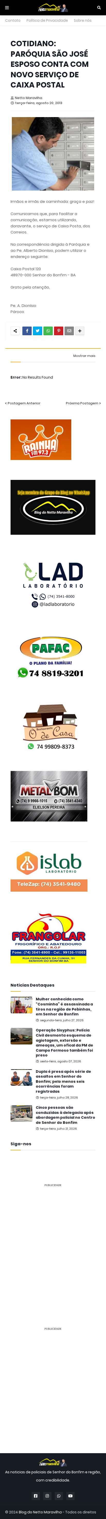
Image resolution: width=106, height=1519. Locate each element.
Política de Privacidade (47, 20)
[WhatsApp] (48, 331)
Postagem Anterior (24, 403)
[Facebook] (27, 331)
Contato (13, 20)
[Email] (69, 331)
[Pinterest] (58, 331)
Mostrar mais (84, 356)
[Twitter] (37, 331)
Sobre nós (83, 20)
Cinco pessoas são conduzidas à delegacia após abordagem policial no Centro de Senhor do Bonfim (65, 1115)
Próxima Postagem (82, 403)
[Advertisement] (53, 1243)
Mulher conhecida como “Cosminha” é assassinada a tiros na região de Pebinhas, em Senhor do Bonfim (64, 1007)
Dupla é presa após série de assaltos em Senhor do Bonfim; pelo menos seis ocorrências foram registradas (63, 1081)
